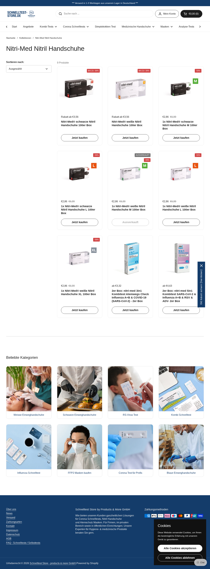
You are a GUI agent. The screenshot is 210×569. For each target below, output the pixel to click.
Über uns (11, 509)
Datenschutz (13, 534)
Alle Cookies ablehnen (180, 557)
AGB (8, 538)
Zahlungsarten (14, 522)
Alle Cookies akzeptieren (180, 548)
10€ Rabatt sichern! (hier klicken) (201, 287)
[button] (191, 14)
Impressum (12, 530)
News (9, 513)
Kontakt (10, 526)
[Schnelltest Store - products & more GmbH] (21, 13)
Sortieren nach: (15, 62)
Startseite (10, 38)
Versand (10, 517)
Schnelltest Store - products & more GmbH (53, 563)
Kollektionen (25, 38)
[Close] (201, 265)
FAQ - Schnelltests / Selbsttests (23, 543)
